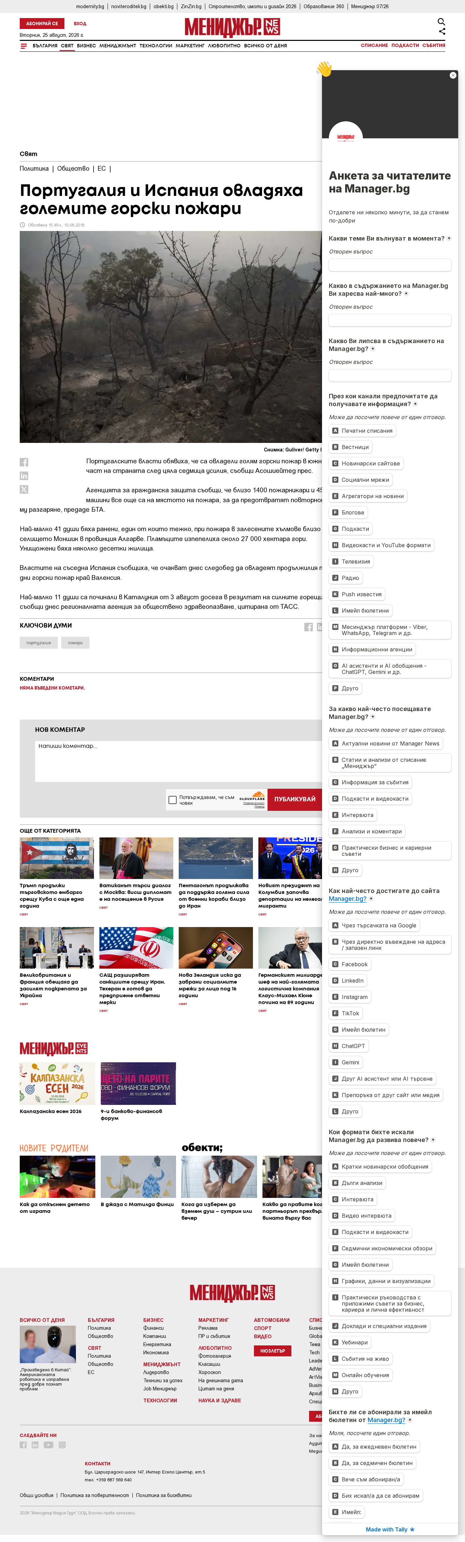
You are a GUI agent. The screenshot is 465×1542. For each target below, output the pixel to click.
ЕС (91, 1372)
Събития (433, 46)
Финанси (153, 1328)
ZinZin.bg (191, 6)
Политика (99, 1328)
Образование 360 (324, 6)
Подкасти (405, 46)
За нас (316, 1435)
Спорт (263, 1328)
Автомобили (272, 1319)
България (45, 46)
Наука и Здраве (219, 1400)
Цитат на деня (216, 1388)
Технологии (156, 46)
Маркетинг (190, 46)
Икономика (156, 1352)
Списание (374, 46)
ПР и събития (214, 1336)
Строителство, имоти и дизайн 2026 (252, 6)
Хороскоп (209, 1372)
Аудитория (321, 1443)
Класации (209, 1364)
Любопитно (224, 46)
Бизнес (86, 46)
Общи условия (36, 1495)
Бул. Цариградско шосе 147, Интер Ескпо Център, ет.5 (145, 1472)
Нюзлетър (272, 1351)
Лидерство (156, 1372)
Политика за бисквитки (164, 1495)
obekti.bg (164, 6)
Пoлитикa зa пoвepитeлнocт (95, 1495)
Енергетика (157, 1344)
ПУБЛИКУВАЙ (295, 799)
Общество (100, 1336)
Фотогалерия (214, 1356)
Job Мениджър (160, 1388)
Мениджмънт (117, 46)
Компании (154, 1336)
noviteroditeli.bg (128, 6)
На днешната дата (220, 1380)
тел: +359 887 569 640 (108, 1480)
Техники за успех (162, 1380)
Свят (67, 46)
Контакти (97, 1464)
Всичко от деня (265, 46)
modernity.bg (90, 6)
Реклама (208, 1328)
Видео (263, 1336)
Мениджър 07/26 (370, 6)
